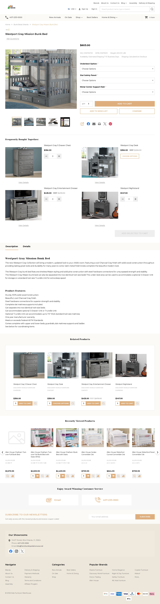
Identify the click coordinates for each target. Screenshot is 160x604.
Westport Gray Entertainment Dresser (61, 188)
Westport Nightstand (129, 188)
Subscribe (145, 517)
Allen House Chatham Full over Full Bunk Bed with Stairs (142, 454)
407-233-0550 (23, 543)
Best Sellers (92, 17)
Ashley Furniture (118, 577)
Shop (78, 17)
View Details (24, 182)
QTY (83, 104)
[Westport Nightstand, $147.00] (131, 365)
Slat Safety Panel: (89, 75)
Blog (123, 3)
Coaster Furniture (141, 570)
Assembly (133, 3)
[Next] (157, 452)
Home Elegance (118, 570)
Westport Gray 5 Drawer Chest (57, 145)
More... (137, 577)
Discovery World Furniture (99, 573)
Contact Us (114, 3)
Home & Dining (108, 17)
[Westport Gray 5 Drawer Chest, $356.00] (29, 365)
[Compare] (22, 476)
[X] (104, 123)
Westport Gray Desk (129, 145)
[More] (81, 17)
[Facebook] (88, 123)
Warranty (28, 577)
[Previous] (2, 452)
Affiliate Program (31, 584)
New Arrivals (55, 17)
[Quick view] (35, 403)
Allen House (10, 460)
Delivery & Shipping (147, 3)
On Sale (68, 17)
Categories (58, 564)
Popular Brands (98, 564)
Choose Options (129, 156)
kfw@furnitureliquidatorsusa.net (30, 546)
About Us (105, 3)
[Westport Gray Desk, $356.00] (63, 365)
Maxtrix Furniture (95, 570)
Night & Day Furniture (120, 573)
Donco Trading (95, 577)
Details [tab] (26, 246)
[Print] (99, 123)
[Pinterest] (110, 123)
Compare (137, 111)
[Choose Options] (12, 476)
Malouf (137, 573)
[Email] (93, 123)
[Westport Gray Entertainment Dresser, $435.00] (97, 365)
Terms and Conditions (33, 581)
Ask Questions (13, 39)
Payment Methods (32, 573)
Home (7, 25)
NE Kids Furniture (119, 581)
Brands (96, 3)
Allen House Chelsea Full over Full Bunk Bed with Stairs (65, 454)
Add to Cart (124, 104)
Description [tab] (12, 246)
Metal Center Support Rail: (93, 87)
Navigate (10, 564)
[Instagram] (16, 551)
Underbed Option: (89, 64)
